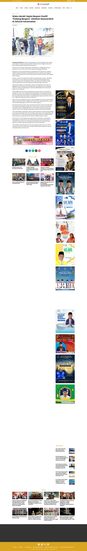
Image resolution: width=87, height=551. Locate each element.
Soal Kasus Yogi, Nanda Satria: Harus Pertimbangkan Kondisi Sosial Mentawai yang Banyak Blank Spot (51, 502)
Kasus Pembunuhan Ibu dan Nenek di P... (18, 182)
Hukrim (26, 8)
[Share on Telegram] (36, 150)
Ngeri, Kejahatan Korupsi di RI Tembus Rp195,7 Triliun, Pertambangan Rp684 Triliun (67, 518)
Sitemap (20, 547)
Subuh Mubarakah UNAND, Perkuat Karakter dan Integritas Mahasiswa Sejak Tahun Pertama (51, 518)
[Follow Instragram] (45, 544)
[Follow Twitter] (70, 1)
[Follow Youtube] (74, 1)
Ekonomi (31, 8)
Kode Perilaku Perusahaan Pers (67, 547)
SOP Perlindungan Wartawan (51, 547)
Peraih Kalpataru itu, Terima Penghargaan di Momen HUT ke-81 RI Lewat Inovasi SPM (62, 458)
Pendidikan (44, 8)
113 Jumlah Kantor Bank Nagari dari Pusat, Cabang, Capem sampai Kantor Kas (61, 481)
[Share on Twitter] (30, 150)
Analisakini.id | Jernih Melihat (43, 549)
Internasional (57, 8)
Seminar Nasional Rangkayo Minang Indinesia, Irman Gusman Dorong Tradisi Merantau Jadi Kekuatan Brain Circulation (19, 503)
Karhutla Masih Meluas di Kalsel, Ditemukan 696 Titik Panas (32, 183)
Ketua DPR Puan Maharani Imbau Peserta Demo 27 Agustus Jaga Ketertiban (34, 518)
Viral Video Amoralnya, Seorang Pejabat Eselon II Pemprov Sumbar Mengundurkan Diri (62, 466)
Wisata (68, 8)
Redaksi (15, 547)
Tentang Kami (28, 547)
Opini (63, 8)
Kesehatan (37, 8)
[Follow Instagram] (72, 1)
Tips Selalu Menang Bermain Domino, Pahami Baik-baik (61, 450)
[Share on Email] (39, 150)
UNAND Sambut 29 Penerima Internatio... (17, 168)
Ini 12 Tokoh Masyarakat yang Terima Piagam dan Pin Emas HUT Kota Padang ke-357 (62, 473)
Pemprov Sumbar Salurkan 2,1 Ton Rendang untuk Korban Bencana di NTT (47, 169)
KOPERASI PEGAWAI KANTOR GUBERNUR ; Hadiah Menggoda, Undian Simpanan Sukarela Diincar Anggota (67, 503)
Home (13, 13)
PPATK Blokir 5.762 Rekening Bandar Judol (19, 517)
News (17, 8)
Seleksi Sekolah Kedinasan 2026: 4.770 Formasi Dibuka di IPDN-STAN (32, 169)
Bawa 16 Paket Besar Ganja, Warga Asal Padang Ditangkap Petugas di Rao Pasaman (35, 502)
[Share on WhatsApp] (33, 150)
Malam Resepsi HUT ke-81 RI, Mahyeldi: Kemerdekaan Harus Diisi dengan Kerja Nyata (47, 184)
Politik (21, 8)
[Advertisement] (65, 32)
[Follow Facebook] (68, 1)
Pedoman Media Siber (38, 547)
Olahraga (50, 8)
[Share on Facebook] (26, 150)
